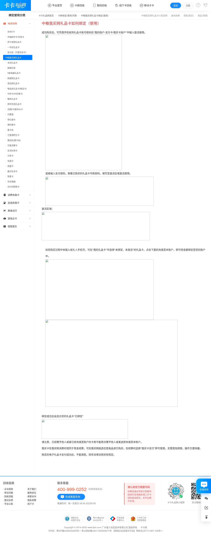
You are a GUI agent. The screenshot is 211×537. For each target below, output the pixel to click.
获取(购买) (189, 15)
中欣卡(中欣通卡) (15, 93)
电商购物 (10, 23)
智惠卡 (10, 176)
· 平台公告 (8, 503)
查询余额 (175, 15)
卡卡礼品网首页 (46, 15)
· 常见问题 (8, 492)
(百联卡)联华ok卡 (15, 109)
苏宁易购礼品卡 (14, 41)
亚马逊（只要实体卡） (17, 52)
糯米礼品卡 (12, 98)
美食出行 (10, 210)
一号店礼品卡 (13, 47)
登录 (175, 5)
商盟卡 (10, 165)
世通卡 (10, 160)
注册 (188, 5)
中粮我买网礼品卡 (13, 57)
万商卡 (10, 155)
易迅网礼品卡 (13, 83)
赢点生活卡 (12, 171)
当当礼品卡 (12, 62)
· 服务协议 (31, 492)
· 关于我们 (31, 488)
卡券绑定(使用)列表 (67, 15)
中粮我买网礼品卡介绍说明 (154, 15)
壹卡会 (10, 129)
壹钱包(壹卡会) (14, 140)
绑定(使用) (203, 15)
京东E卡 (11, 31)
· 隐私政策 (31, 500)
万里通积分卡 (13, 134)
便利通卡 (11, 124)
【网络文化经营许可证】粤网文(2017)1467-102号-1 (137, 530)
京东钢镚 (11, 181)
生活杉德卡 (12, 150)
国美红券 (11, 67)
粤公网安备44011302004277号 (96, 530)
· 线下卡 (30, 503)
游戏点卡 (10, 218)
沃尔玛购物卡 (13, 186)
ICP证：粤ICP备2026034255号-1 (65, 530)
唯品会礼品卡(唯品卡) (17, 88)
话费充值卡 (11, 195)
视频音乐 (10, 226)
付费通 (10, 114)
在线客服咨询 (70, 497)
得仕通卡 (11, 119)
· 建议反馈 (8, 500)
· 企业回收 (8, 488)
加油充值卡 (11, 202)
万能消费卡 (12, 145)
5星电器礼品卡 (14, 72)
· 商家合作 (31, 496)
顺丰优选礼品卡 (14, 103)
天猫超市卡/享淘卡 (15, 36)
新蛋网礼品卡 (13, 78)
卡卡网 (144, 527)
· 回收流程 (8, 496)
